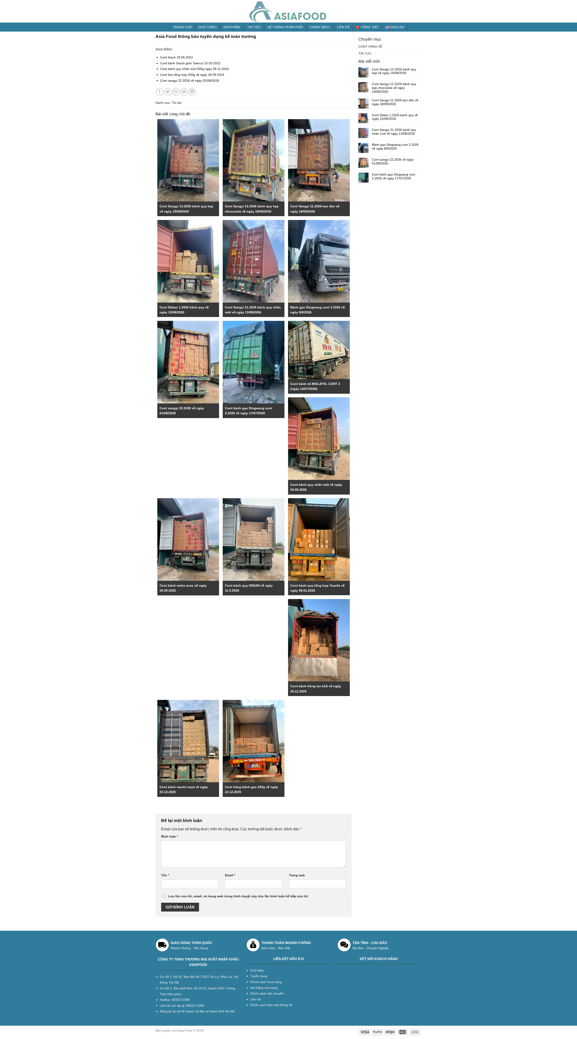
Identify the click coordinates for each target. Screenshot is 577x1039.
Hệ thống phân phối (285, 27)
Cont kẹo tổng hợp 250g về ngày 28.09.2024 (192, 74)
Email (230, 875)
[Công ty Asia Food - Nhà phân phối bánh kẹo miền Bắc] (288, 11)
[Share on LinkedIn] (192, 91)
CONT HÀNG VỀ (370, 46)
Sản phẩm (231, 27)
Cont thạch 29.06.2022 (176, 57)
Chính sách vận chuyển (267, 993)
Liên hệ (343, 27)
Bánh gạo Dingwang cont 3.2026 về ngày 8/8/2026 (395, 146)
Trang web (297, 875)
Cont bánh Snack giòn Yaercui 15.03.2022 (190, 63)
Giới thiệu (208, 27)
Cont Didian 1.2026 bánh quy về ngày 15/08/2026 (395, 117)
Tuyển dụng (258, 976)
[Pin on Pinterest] (184, 91)
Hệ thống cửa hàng (264, 988)
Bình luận (169, 836)
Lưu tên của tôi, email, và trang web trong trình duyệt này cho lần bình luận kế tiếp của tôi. (238, 896)
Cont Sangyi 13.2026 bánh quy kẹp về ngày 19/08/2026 (394, 71)
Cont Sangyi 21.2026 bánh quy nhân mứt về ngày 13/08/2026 (394, 131)
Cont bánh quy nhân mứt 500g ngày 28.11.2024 (194, 69)
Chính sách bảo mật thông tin (271, 1005)
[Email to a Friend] (176, 91)
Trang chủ (182, 27)
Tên (165, 875)
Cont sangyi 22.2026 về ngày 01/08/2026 (189, 80)
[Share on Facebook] (159, 91)
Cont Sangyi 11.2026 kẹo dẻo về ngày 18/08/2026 (395, 102)
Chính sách (320, 27)
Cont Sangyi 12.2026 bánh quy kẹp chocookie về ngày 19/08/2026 (394, 87)
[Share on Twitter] (168, 91)
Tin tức (254, 27)
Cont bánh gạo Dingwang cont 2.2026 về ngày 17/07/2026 (393, 176)
